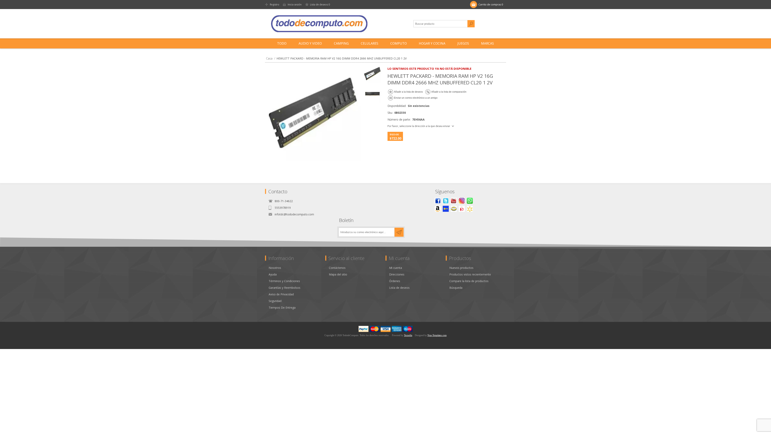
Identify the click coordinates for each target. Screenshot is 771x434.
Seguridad (275, 301)
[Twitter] (446, 201)
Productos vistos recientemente (470, 274)
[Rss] (470, 201)
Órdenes (394, 281)
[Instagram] (462, 201)
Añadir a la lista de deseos (408, 91)
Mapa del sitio (338, 274)
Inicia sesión (295, 4)
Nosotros (275, 268)
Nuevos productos (461, 268)
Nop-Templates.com (437, 335)
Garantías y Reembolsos (284, 288)
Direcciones (396, 274)
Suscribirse (399, 232)
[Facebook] (438, 201)
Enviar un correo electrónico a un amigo (416, 97)
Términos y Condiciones (284, 281)
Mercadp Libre (454, 209)
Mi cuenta (395, 268)
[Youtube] (454, 201)
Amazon (438, 209)
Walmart (470, 209)
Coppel (446, 209)
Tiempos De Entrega (282, 307)
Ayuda (273, 274)
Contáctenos (337, 268)
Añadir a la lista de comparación (448, 91)
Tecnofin (408, 335)
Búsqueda (471, 23)
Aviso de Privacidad (281, 294)
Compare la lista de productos (469, 281)
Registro (274, 4)
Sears (462, 209)
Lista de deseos (399, 288)
